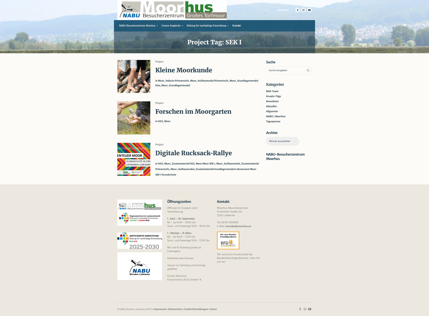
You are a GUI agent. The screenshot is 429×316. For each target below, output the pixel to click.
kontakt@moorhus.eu (238, 226)
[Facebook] (297, 10)
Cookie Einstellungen (196, 309)
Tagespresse (273, 121)
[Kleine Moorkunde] (133, 76)
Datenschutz (175, 309)
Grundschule (169, 174)
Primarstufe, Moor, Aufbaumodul (194, 80)
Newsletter (272, 101)
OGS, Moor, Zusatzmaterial (173, 163)
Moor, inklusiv (166, 80)
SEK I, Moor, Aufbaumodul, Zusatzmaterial (234, 163)
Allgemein (272, 111)
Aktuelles (271, 106)
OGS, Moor (164, 121)
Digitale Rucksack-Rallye (193, 153)
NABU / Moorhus (276, 116)
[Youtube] (309, 10)
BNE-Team (272, 91)
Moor (206, 163)
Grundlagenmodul (224, 169)
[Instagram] (303, 10)
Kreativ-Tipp (273, 96)
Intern (213, 309)
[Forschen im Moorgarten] (133, 117)
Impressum (160, 309)
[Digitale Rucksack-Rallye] (133, 159)
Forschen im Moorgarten (193, 111)
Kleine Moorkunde (183, 70)
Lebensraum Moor (245, 169)
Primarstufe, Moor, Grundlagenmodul (236, 80)
